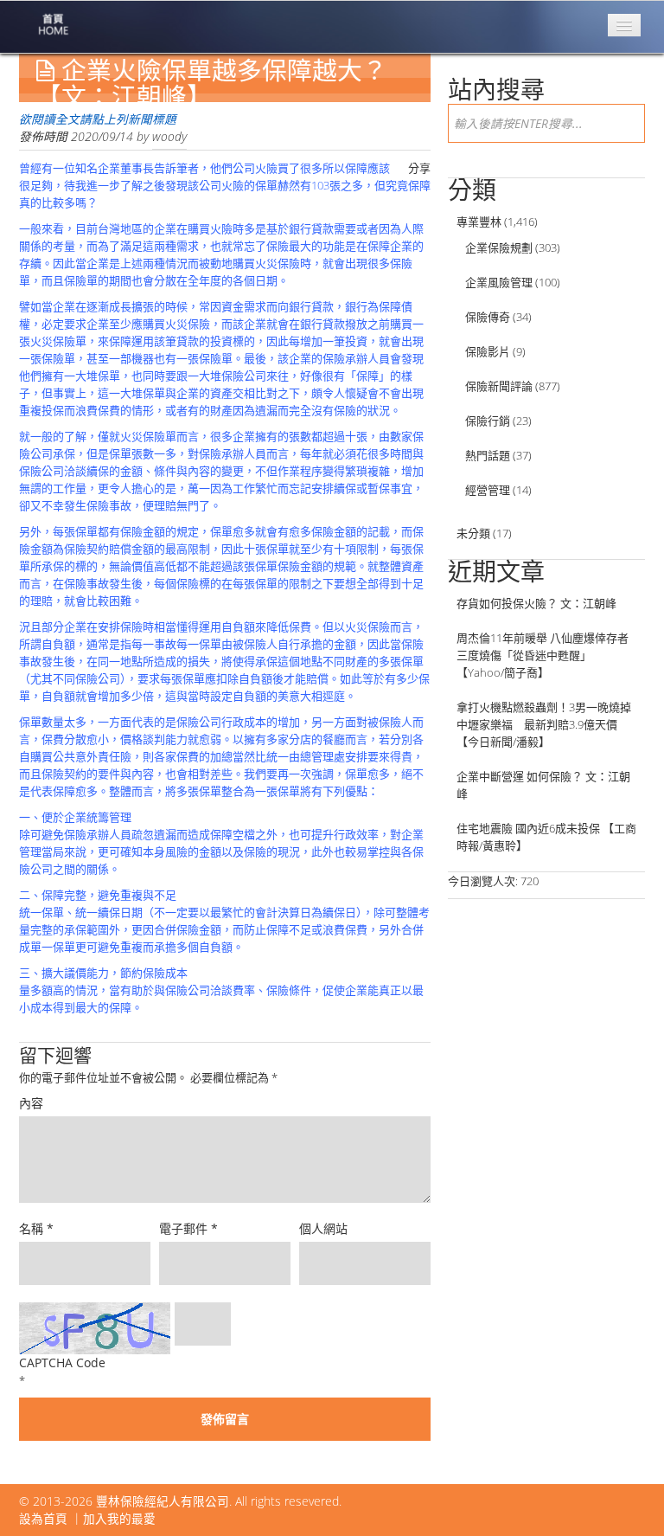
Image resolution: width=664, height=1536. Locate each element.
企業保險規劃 (499, 247)
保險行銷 (487, 420)
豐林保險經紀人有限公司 (162, 1501)
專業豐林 (478, 221)
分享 (419, 168)
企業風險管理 (499, 282)
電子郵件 (188, 1228)
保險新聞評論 (499, 386)
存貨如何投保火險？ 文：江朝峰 (536, 603)
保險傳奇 (487, 317)
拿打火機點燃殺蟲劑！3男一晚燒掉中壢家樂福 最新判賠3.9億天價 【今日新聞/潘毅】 (543, 724)
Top (623, 1495)
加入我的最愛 (119, 1518)
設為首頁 (43, 1518)
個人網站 (323, 1228)
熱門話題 (487, 455)
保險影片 (487, 351)
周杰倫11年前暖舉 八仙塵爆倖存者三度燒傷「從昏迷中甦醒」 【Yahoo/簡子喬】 (542, 655)
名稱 (36, 1228)
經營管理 (487, 490)
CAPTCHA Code (62, 1362)
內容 (31, 1103)
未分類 (473, 533)
